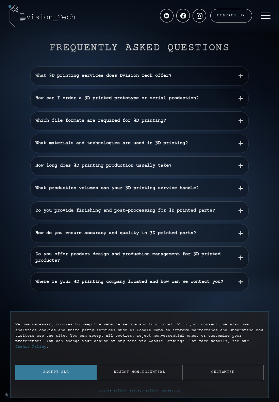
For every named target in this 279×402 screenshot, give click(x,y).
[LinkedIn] (167, 15)
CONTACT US (231, 16)
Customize (222, 372)
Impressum (170, 391)
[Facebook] (183, 15)
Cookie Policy (30, 347)
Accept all (56, 372)
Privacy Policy (143, 391)
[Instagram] (199, 15)
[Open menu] (265, 15)
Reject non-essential (139, 372)
